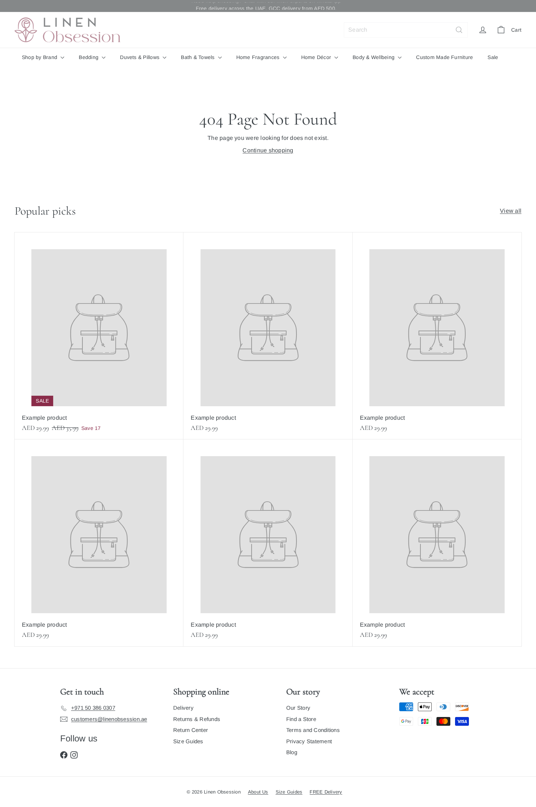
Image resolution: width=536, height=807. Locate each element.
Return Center (190, 730)
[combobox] (406, 30)
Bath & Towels (198, 57)
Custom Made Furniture (444, 57)
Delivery (183, 708)
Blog (291, 752)
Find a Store (301, 719)
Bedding (89, 57)
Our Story (298, 708)
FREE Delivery (326, 792)
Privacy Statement (309, 741)
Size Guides (188, 741)
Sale (493, 57)
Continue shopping (267, 150)
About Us (258, 792)
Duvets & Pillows (140, 57)
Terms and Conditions (313, 730)
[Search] (459, 30)
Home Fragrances (258, 57)
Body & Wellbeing (374, 57)
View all (510, 211)
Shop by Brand (40, 57)
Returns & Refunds (196, 719)
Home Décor (317, 57)
